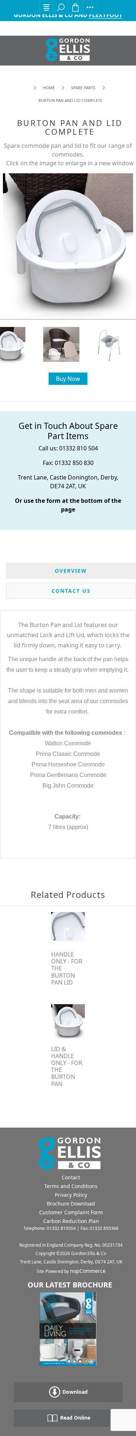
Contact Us (71, 590)
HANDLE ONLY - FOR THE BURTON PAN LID (66, 968)
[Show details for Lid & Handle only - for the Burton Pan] (68, 1021)
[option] (68, 344)
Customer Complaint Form (71, 1212)
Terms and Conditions (71, 1186)
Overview (71, 570)
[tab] (71, 571)
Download (74, 1391)
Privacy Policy (71, 1194)
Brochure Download (71, 1203)
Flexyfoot (105, 15)
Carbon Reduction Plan (71, 1221)
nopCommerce (88, 1270)
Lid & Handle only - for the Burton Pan (66, 1067)
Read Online (74, 1417)
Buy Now (68, 379)
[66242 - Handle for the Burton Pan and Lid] (68, 927)
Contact (71, 1177)
